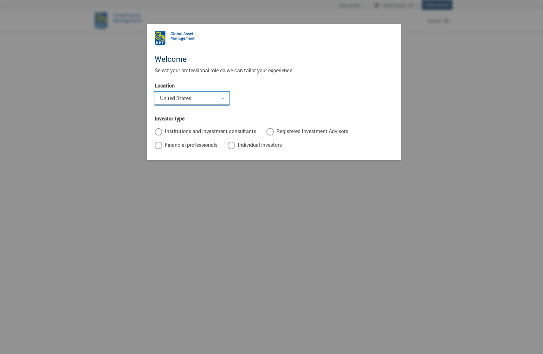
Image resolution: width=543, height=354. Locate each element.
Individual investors (260, 144)
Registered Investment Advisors (312, 131)
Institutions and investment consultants (210, 131)
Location (165, 85)
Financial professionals (191, 144)
